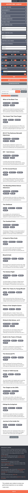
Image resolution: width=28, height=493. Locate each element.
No (23, 54)
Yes (14, 54)
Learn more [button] (6, 487)
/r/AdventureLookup (5, 462)
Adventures (14, 1)
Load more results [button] (14, 437)
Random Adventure (14, 83)
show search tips (5, 93)
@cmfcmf (19, 476)
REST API (15, 474)
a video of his (21, 455)
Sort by (23, 91)
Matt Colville (3, 455)
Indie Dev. (14, 74)
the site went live (21, 457)
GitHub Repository (10, 465)
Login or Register (22, 1)
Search (17, 91)
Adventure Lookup (14, 4)
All (4, 54)
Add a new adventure (14, 80)
